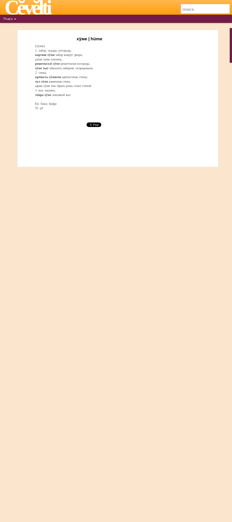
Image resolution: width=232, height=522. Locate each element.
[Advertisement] (178, 107)
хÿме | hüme (89, 38)
